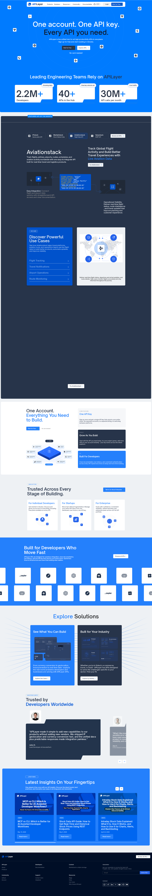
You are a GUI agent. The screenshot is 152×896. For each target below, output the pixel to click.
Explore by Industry (88, 678)
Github (4, 878)
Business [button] (57, 4)
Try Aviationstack (94, 165)
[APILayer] (35, 4)
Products (50, 4)
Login (107, 4)
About (3, 867)
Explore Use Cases (41, 678)
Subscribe (144, 873)
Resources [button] (66, 4)
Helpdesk (38, 880)
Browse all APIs (117, 136)
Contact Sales (39, 878)
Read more (23, 836)
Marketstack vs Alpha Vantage (78, 867)
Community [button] (76, 4)
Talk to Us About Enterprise (113, 489)
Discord (4, 880)
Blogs (70, 878)
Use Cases (72, 882)
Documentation (87, 4)
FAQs (70, 880)
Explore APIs (82, 48)
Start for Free (116, 4)
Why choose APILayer (75, 884)
